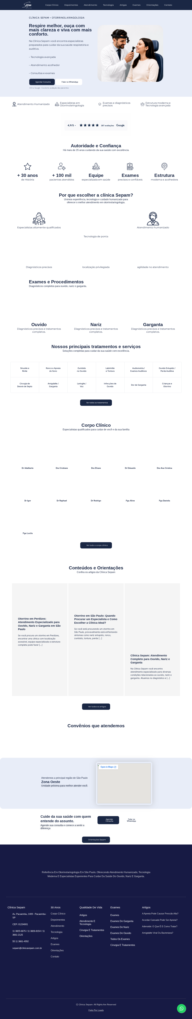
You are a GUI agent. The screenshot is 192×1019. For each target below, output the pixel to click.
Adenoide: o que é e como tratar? (159, 926)
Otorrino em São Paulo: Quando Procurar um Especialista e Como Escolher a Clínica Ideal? (95, 619)
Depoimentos (71, 5)
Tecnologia (108, 5)
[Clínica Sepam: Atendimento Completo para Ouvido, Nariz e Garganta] (152, 620)
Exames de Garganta (121, 921)
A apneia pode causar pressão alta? (160, 913)
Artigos (123, 5)
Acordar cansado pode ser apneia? (159, 920)
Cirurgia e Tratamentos (92, 930)
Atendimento (90, 5)
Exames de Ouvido (120, 933)
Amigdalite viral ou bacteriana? (157, 933)
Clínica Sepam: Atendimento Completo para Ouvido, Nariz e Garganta (150, 659)
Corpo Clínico (51, 5)
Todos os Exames (120, 939)
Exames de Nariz (119, 927)
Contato (168, 5)
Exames (136, 5)
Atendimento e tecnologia (87, 922)
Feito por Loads (96, 1010)
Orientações (152, 5)
